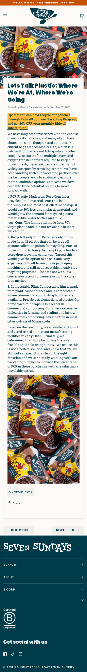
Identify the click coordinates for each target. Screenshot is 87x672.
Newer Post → (68, 530)
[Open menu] (9, 15)
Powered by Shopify (58, 667)
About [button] (8, 577)
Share (16, 503)
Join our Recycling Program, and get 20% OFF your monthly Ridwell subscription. (42, 123)
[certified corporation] (9, 618)
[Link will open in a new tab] (5, 654)
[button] (43, 600)
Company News (21, 491)
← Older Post (18, 530)
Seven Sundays (18, 667)
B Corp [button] (9, 590)
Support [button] (10, 565)
